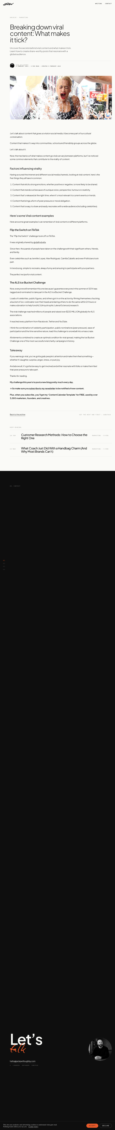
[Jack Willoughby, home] (8, 4)
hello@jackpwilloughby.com (22, 1061)
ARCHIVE (13, 17)
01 (4, 560)
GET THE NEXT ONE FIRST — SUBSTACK (95, 414)
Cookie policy (33, 1127)
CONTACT (108, 3)
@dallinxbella (39, 242)
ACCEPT (92, 1126)
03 (4, 566)
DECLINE (105, 1126)
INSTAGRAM (25, 1065)
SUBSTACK (35, 1065)
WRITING (98, 3)
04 (4, 569)
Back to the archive (17, 414)
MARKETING (23, 17)
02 (4, 563)
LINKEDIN (16, 1065)
